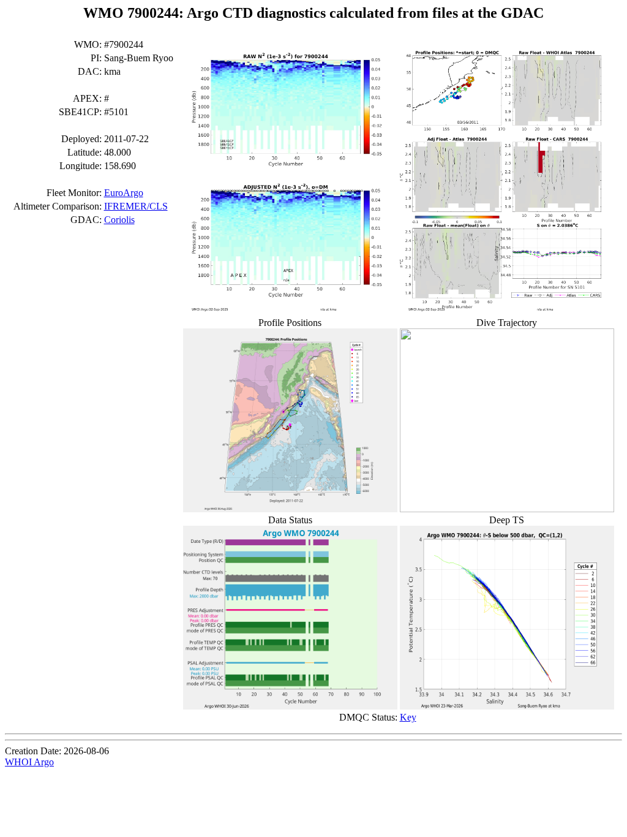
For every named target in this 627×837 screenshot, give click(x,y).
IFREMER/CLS (136, 206)
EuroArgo (123, 192)
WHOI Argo (29, 762)
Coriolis (119, 219)
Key (408, 717)
